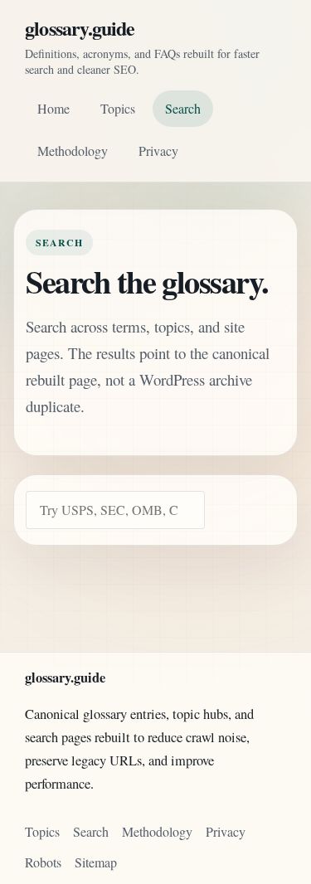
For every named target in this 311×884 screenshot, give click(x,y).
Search (183, 108)
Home (53, 108)
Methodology (72, 150)
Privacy (158, 150)
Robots (43, 862)
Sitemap (96, 862)
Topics (117, 108)
